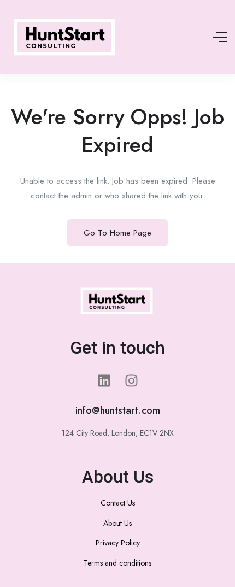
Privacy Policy (118, 542)
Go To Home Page (117, 233)
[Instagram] (131, 381)
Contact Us (118, 502)
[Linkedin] (104, 381)
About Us (117, 523)
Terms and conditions (117, 562)
